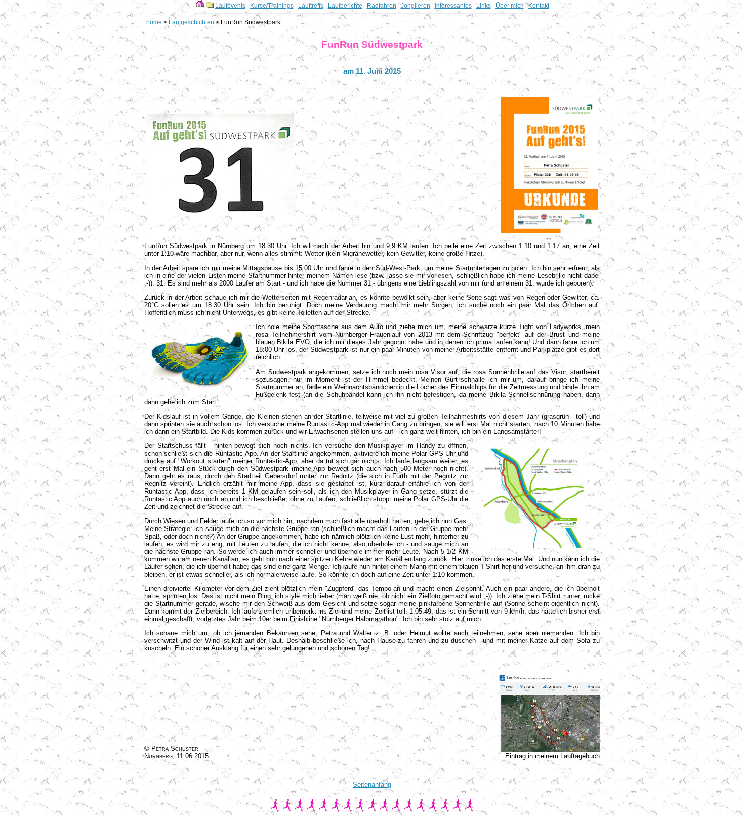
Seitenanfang (372, 784)
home (154, 22)
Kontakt (538, 5)
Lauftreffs (310, 5)
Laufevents (230, 5)
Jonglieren (415, 5)
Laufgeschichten (191, 22)
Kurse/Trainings (272, 5)
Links (483, 5)
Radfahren (381, 5)
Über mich (509, 5)
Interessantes (453, 5)
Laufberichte (345, 5)
